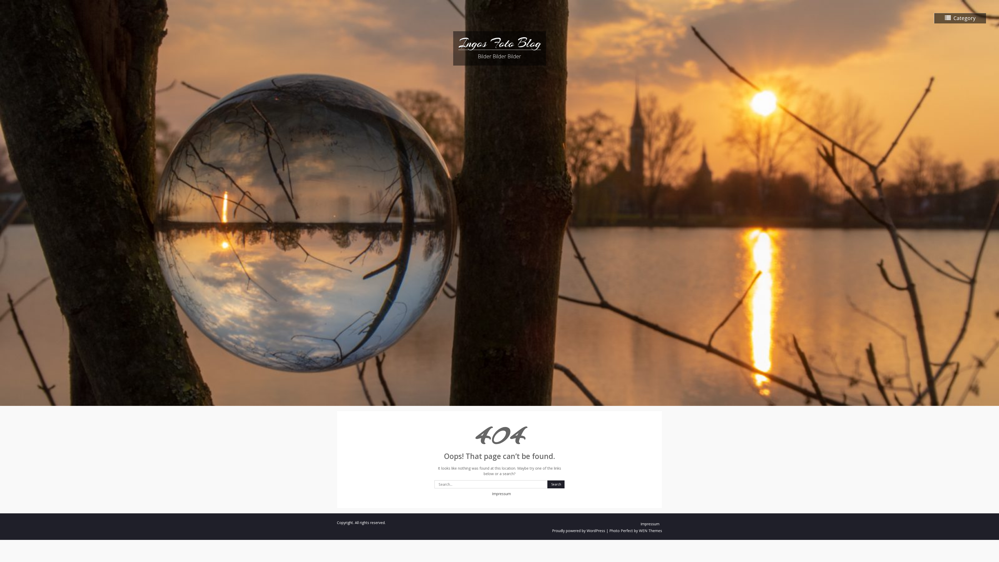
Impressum (501, 493)
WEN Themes (650, 530)
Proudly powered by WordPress (578, 530)
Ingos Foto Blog (499, 43)
